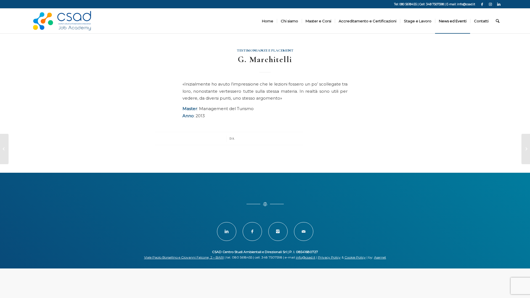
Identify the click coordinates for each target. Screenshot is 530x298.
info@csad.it (306, 257)
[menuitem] (267, 21)
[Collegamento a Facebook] (482, 4)
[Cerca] (497, 21)
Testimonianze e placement (265, 50)
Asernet (380, 257)
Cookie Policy (355, 257)
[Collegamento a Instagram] (490, 4)
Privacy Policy (329, 257)
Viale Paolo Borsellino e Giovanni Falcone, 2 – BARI (184, 257)
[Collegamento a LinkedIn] (499, 4)
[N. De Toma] (4, 149)
